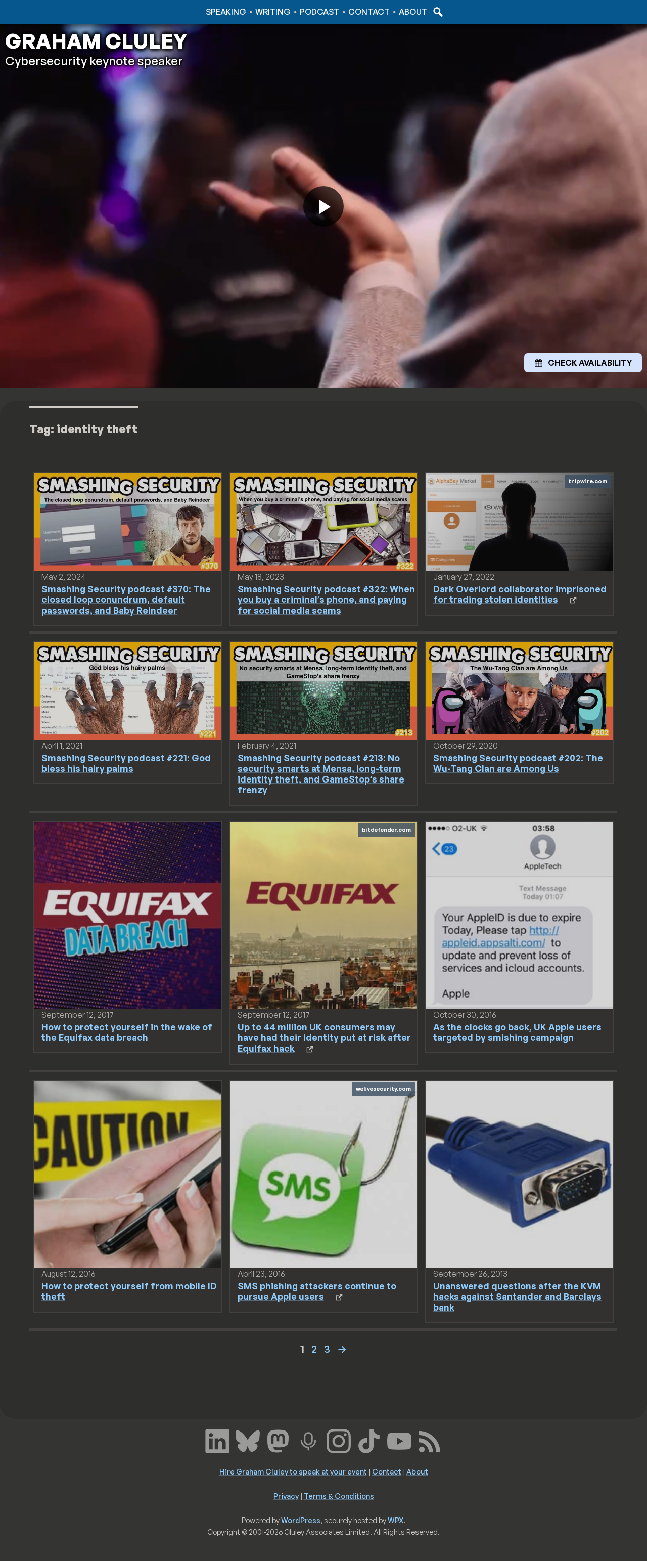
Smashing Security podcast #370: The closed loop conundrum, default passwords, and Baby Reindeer (126, 599)
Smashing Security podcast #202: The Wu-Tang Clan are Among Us (518, 763)
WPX (396, 1520)
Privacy (286, 1495)
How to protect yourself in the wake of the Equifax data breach (126, 1032)
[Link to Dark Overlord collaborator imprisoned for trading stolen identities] (519, 521)
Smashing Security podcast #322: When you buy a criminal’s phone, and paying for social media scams (326, 599)
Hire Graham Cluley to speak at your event (293, 1471)
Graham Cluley (45, 12)
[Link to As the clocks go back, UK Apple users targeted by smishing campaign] (519, 914)
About (413, 12)
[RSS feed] (430, 1439)
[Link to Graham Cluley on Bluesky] (248, 1439)
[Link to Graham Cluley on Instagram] (339, 1439)
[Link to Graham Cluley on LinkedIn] (217, 1439)
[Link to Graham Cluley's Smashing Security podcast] (308, 1439)
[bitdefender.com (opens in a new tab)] (323, 914)
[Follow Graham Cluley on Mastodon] (278, 1439)
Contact (369, 12)
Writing (273, 12)
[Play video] (323, 206)
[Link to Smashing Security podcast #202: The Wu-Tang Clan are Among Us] (519, 690)
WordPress (300, 1520)
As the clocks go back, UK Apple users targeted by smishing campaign (517, 1032)
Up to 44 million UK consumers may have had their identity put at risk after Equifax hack (324, 1037)
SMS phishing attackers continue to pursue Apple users (317, 1291)
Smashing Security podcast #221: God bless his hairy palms (126, 763)
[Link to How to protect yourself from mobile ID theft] (127, 1173)
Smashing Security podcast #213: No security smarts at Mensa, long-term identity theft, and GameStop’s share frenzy (321, 773)
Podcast (319, 12)
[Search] (437, 12)
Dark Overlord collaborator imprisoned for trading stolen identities (520, 594)
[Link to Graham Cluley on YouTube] (399, 1439)
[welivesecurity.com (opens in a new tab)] (323, 1173)
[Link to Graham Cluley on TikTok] (369, 1439)
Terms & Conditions (339, 1495)
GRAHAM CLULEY (96, 41)
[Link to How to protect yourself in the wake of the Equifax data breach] (127, 914)
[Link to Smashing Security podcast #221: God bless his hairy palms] (127, 690)
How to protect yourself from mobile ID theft (129, 1291)
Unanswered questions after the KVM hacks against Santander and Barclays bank (517, 1296)
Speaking (226, 12)
